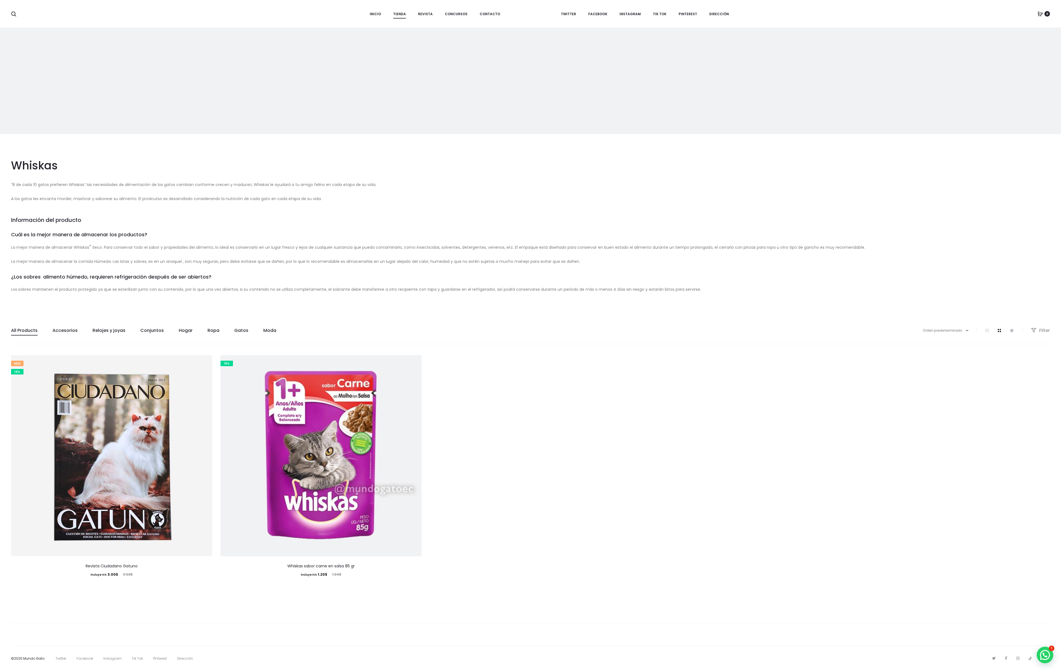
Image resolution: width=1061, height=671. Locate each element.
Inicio (375, 14)
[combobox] (945, 330)
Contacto (490, 14)
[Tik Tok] (1030, 658)
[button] (1045, 655)
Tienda (399, 14)
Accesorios (65, 330)
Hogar (186, 330)
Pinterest (688, 14)
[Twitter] (994, 658)
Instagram (630, 14)
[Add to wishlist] (205, 362)
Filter (1044, 330)
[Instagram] (1018, 658)
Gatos (241, 330)
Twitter (568, 14)
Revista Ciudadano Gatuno (112, 566)
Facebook (597, 14)
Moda (269, 330)
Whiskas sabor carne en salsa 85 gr (321, 566)
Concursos (456, 14)
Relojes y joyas (109, 330)
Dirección (719, 14)
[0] (1040, 14)
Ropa (213, 330)
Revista (425, 14)
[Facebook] (1006, 658)
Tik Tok (659, 14)
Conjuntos (152, 330)
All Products (24, 330)
